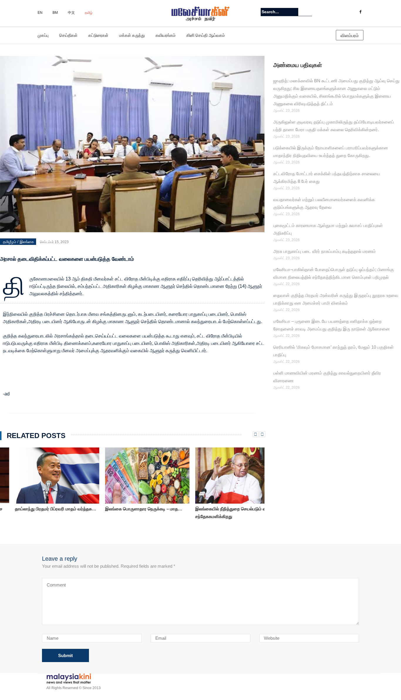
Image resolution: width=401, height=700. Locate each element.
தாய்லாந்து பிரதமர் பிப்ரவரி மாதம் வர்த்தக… (40, 508)
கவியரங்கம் (166, 35)
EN (40, 13)
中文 (71, 13)
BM (55, 13)
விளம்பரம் (350, 35)
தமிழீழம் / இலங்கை (18, 242)
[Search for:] (279, 12)
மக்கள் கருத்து (132, 35)
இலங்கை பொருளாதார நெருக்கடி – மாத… (128, 508)
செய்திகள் (68, 35)
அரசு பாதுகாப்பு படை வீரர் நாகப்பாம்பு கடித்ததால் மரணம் (325, 251)
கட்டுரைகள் (98, 35)
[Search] (308, 12)
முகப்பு (43, 35)
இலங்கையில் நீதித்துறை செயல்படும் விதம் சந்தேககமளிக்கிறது (219, 512)
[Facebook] (360, 12)
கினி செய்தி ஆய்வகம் (205, 35)
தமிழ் (88, 13)
